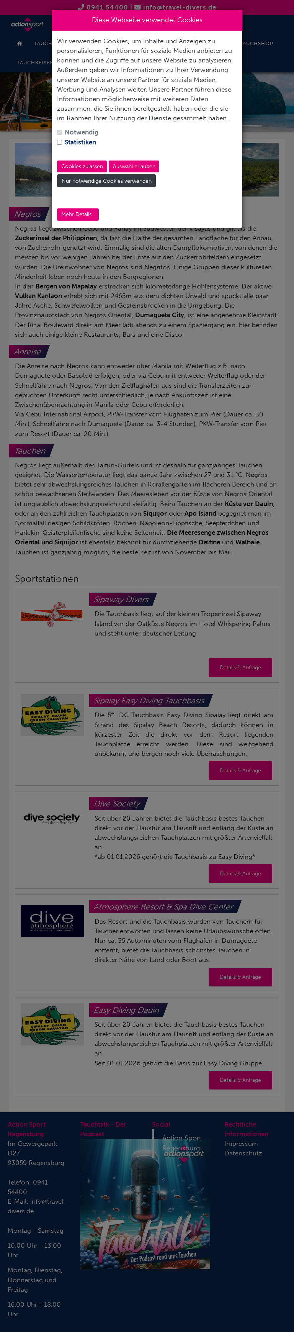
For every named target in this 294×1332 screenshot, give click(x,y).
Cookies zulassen (82, 166)
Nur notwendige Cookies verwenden (107, 181)
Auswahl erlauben (134, 166)
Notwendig (81, 132)
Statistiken (80, 142)
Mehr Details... (78, 214)
